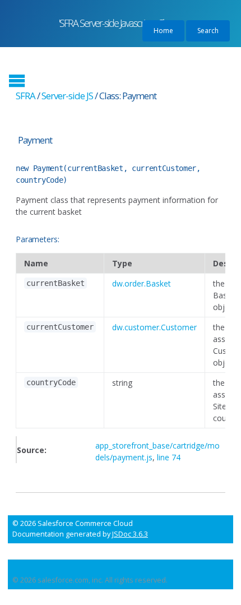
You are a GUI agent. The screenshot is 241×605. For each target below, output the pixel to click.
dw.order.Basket (141, 283)
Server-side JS (67, 95)
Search (208, 30)
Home (163, 30)
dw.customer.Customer (154, 327)
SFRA (25, 95)
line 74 (168, 457)
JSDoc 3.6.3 (130, 534)
